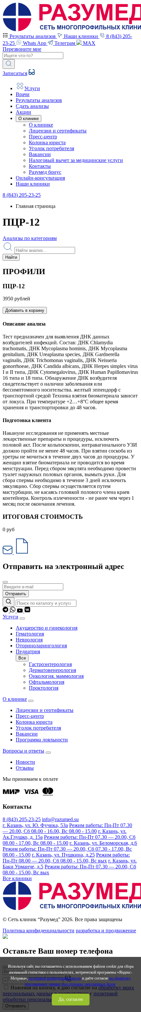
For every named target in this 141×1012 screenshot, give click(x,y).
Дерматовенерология (52, 670)
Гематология (30, 634)
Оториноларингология (41, 645)
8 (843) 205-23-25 (22, 195)
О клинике (41, 125)
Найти (11, 257)
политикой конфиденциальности (55, 978)
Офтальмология (46, 682)
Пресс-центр (43, 136)
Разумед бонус (45, 172)
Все (22, 658)
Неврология (29, 639)
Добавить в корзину (24, 310)
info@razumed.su (60, 819)
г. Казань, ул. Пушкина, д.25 (63, 855)
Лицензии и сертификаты (58, 130)
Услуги (10, 616)
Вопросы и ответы (23, 751)
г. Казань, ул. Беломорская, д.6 (103, 843)
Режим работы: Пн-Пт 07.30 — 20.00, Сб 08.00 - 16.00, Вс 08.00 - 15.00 (67, 828)
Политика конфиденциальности (38, 930)
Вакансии (40, 154)
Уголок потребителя (51, 148)
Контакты (40, 166)
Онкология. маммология (56, 676)
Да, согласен (70, 999)
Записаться (15, 73)
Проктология (43, 688)
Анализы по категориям (30, 238)
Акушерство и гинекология (46, 628)
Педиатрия (28, 651)
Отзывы (25, 768)
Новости (25, 762)
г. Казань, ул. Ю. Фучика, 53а (35, 825)
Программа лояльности (42, 739)
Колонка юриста (47, 142)
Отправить (15, 593)
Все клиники (17, 878)
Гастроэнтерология (50, 664)
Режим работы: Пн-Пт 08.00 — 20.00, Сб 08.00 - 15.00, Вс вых (66, 857)
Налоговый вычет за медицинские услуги (76, 160)
